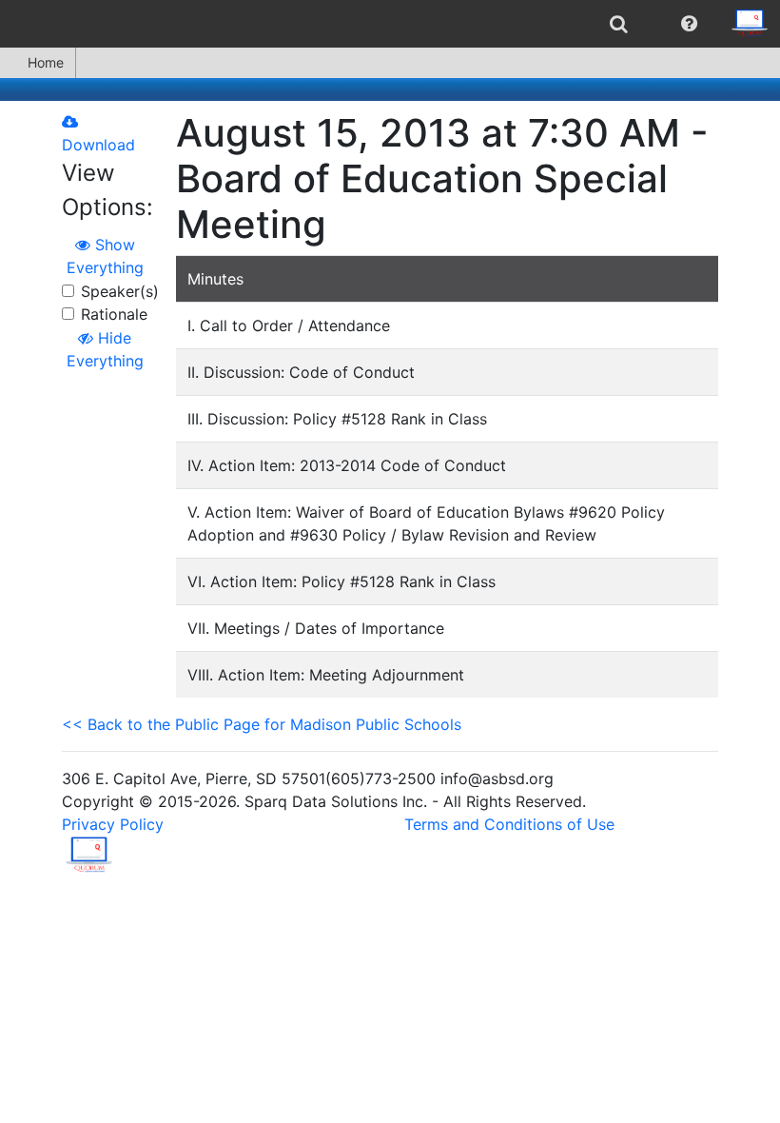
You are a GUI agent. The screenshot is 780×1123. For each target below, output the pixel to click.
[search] (618, 24)
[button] (689, 23)
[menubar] (390, 24)
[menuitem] (618, 24)
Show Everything (105, 256)
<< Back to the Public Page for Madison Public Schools (261, 724)
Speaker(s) (120, 291)
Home (46, 62)
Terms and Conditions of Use (509, 824)
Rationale (114, 314)
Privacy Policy (113, 824)
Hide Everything (105, 349)
